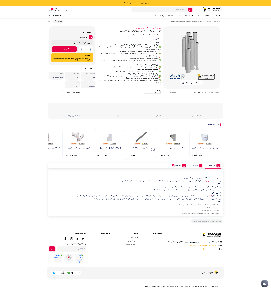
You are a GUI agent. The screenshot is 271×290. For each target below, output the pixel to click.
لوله (210, 196)
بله (199, 92)
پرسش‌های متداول (131, 244)
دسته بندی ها (218, 16)
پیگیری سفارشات (131, 237)
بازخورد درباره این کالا (172, 92)
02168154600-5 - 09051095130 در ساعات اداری (203, 245)
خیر (195, 92)
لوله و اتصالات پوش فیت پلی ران (145, 28)
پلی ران (155, 39)
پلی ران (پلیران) (211, 21)
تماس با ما (158, 16)
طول (158, 90)
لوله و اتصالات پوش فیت (148, 35)
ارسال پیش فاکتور (190, 16)
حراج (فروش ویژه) (203, 16)
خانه (220, 21)
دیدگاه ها (178, 165)
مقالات (179, 16)
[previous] (220, 141)
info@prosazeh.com (208, 249)
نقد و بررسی (211, 165)
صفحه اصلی (170, 16)
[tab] (213, 165)
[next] (50, 141)
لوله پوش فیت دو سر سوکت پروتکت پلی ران (207, 221)
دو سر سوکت (208, 181)
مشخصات (194, 165)
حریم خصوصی (132, 241)
